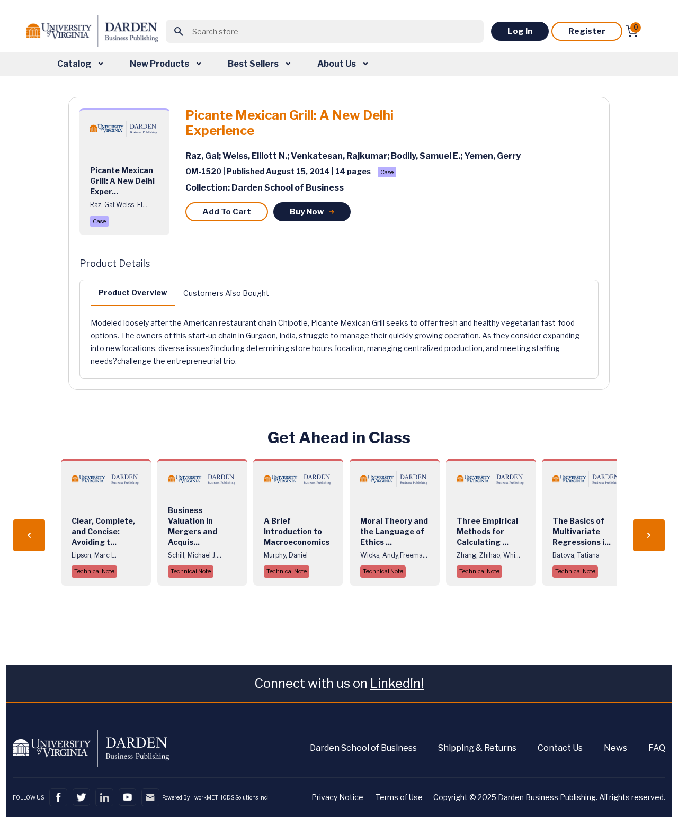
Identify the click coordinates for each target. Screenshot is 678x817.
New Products (160, 64)
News (615, 748)
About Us (337, 64)
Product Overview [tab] (133, 292)
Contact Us (560, 748)
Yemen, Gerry (492, 156)
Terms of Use (399, 797)
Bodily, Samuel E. (425, 156)
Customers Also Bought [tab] (226, 293)
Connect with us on (339, 683)
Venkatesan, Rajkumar (339, 156)
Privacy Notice (337, 797)
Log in (519, 31)
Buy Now (307, 212)
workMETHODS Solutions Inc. (230, 797)
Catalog (75, 64)
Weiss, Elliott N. (254, 156)
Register (586, 31)
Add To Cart (226, 212)
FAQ (656, 748)
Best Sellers (254, 64)
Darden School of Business (363, 748)
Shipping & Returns (477, 748)
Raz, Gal (202, 156)
